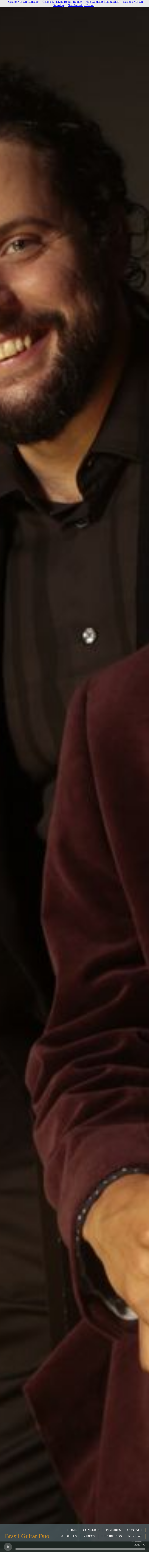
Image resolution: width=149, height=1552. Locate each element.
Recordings (111, 1536)
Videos (89, 1536)
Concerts (91, 1530)
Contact (134, 1530)
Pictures (113, 1530)
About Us (69, 1536)
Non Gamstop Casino (81, 5)
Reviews (135, 1536)
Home (72, 1530)
